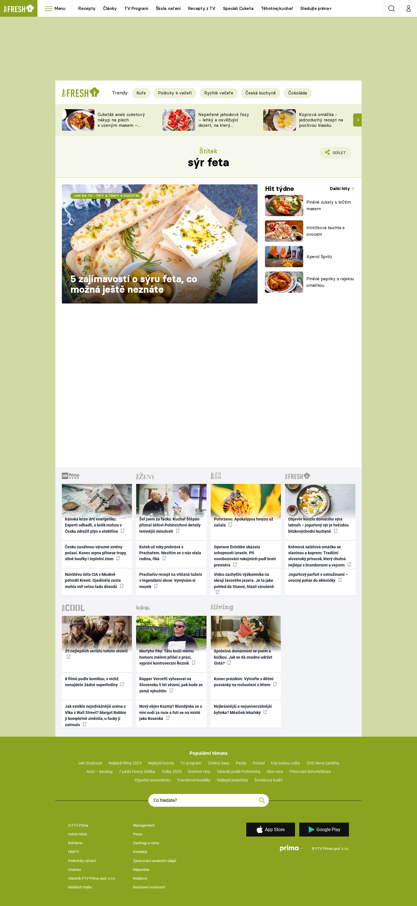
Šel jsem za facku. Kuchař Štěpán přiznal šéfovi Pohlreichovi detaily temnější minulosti (170, 525)
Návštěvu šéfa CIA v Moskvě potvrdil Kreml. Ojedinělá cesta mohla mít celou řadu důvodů (93, 580)
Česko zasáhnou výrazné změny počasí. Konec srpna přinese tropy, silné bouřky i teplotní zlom (96, 553)
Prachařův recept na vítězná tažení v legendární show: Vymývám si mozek (170, 580)
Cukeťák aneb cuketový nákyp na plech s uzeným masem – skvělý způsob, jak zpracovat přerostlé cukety (121, 128)
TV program (190, 763)
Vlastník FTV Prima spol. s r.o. (91, 878)
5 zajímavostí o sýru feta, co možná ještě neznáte (133, 284)
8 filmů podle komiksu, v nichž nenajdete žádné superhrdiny (92, 682)
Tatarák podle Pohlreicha (238, 771)
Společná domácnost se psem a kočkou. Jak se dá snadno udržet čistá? (243, 657)
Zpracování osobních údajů (154, 861)
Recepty (87, 8)
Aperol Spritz (319, 256)
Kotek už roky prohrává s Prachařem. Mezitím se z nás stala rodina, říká (170, 553)
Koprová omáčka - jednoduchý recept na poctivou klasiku (321, 120)
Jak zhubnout (90, 763)
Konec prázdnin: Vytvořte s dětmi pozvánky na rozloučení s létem (243, 682)
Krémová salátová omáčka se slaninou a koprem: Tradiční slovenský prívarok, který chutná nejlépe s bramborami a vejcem (317, 556)
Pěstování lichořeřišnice (310, 771)
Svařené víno (199, 771)
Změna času (218, 763)
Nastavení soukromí (149, 887)
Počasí (259, 763)
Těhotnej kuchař (277, 8)
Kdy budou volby (285, 763)
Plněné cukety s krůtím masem (328, 205)
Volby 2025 (172, 771)
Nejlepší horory (161, 763)
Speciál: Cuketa (238, 8)
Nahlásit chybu (80, 887)
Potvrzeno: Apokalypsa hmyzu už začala (243, 522)
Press (137, 834)
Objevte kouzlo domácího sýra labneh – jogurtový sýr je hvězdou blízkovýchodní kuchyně (318, 525)
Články (110, 8)
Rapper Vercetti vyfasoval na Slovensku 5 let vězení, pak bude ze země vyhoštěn (171, 685)
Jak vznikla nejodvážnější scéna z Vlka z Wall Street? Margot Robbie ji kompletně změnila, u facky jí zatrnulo (95, 715)
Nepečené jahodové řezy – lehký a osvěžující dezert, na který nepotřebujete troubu (223, 122)
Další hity (340, 188)
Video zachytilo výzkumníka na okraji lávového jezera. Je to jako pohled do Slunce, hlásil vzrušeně (244, 580)
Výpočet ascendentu (152, 780)
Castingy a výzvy (146, 843)
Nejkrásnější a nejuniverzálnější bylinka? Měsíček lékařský (243, 709)
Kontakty (140, 852)
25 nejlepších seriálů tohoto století (96, 651)
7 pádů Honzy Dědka (137, 771)
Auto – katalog (100, 771)
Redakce (140, 878)
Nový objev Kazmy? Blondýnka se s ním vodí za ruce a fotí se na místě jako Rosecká (170, 712)
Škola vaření (168, 8)
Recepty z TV (202, 8)
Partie (241, 763)
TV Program (136, 8)
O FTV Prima (78, 825)
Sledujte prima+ (315, 8)
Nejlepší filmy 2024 (125, 763)
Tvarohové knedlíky (193, 780)
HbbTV (73, 852)
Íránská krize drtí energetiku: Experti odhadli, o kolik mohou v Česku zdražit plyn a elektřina (93, 525)
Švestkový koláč (268, 780)
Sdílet (338, 154)
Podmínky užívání (82, 861)
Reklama (75, 843)
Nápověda (141, 869)
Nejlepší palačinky (232, 780)
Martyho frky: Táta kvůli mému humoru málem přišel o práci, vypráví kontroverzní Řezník (166, 657)
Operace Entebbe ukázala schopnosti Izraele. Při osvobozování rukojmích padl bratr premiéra (245, 556)
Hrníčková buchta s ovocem (325, 231)
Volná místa (77, 834)
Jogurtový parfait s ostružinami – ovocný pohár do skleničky (318, 577)
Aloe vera (275, 771)
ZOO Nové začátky (323, 763)
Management (143, 825)
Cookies (74, 869)
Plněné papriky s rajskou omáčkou (330, 282)
